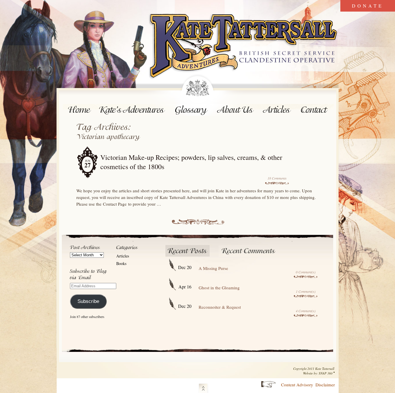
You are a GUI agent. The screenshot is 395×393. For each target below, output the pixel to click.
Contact (315, 110)
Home (79, 110)
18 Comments (277, 178)
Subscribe (88, 301)
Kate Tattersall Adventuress (244, 47)
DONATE (367, 6)
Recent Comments (249, 251)
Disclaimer (325, 384)
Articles (277, 110)
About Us (235, 110)
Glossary (191, 110)
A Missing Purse (213, 268)
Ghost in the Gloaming (219, 287)
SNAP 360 (326, 373)
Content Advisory (297, 384)
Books (121, 263)
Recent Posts (187, 251)
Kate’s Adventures (132, 110)
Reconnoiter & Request (220, 307)
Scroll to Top (203, 387)
